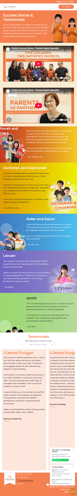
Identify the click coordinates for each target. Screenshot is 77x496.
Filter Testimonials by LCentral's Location (38, 341)
